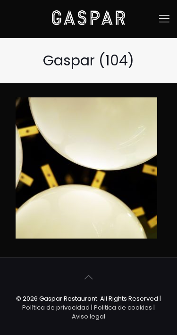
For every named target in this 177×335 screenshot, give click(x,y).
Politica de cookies (123, 307)
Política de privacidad (56, 307)
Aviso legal (88, 316)
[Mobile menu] (164, 19)
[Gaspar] (88, 19)
